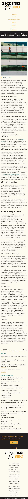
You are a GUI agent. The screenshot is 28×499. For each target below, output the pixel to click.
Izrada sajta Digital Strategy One (18, 498)
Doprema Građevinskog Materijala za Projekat (13, 356)
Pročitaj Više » (3, 357)
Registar (14, 14)
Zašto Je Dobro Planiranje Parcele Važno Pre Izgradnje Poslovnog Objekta (13, 365)
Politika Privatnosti (7, 498)
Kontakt (14, 25)
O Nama (14, 17)
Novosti (14, 22)
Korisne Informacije (14, 19)
